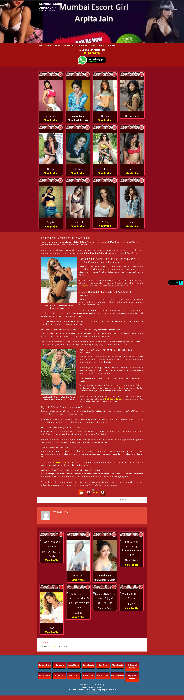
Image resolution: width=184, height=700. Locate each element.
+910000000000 (92, 52)
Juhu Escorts (59, 665)
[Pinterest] (88, 492)
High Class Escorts (132, 677)
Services (82, 690)
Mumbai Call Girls (44, 665)
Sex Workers (59, 676)
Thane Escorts (117, 665)
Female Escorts (102, 676)
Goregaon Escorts (117, 676)
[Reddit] (81, 492)
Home (69, 690)
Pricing (98, 690)
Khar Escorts (73, 676)
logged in (52, 646)
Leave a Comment (138, 500)
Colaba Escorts (102, 665)
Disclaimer (99, 687)
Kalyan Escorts (44, 676)
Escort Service (129, 500)
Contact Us (113, 690)
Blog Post (105, 690)
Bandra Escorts (88, 665)
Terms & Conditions (88, 687)
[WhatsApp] (95, 492)
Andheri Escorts (74, 665)
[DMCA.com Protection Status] (92, 693)
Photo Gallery (90, 690)
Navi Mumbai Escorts (132, 666)
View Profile (50, 120)
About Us (75, 690)
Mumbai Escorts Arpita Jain (51, 6)
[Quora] (103, 492)
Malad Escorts (88, 676)
